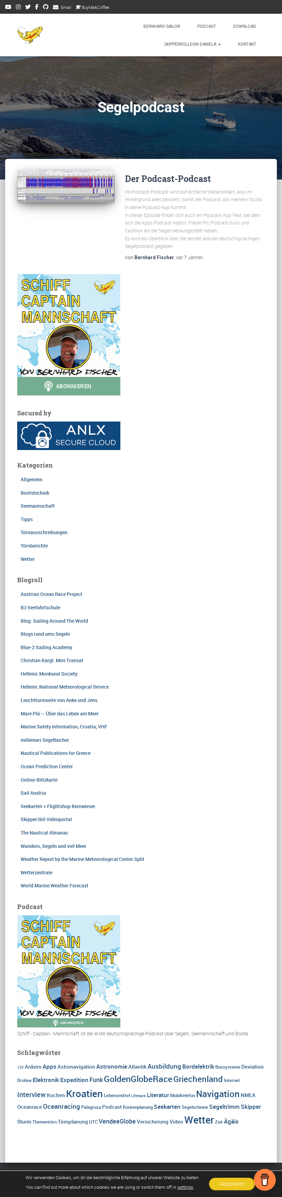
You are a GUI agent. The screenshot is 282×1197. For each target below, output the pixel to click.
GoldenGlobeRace (138, 1078)
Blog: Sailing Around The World (54, 621)
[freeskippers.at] (30, 35)
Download (244, 26)
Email (66, 7)
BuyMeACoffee (95, 7)
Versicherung (153, 1121)
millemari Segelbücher (45, 740)
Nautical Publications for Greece (55, 753)
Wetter (28, 559)
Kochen (56, 1095)
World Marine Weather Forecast (54, 885)
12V (20, 1067)
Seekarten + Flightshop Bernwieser (58, 806)
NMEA (248, 1095)
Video (176, 1121)
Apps (49, 1066)
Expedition (74, 1080)
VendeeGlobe (117, 1121)
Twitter (28, 8)
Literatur (158, 1095)
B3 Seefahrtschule (40, 607)
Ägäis (231, 1121)
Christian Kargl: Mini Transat (52, 660)
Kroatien (84, 1093)
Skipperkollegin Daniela (190, 44)
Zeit (219, 1122)
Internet (232, 1080)
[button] (219, 44)
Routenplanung (138, 1107)
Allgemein (31, 479)
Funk (96, 1079)
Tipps (27, 519)
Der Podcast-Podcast (168, 178)
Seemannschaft (38, 506)
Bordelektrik (198, 1066)
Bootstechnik (35, 493)
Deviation (252, 1066)
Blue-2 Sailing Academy (46, 647)
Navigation (218, 1094)
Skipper (251, 1106)
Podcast (206, 26)
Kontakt (247, 44)
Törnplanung (73, 1121)
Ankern (33, 1066)
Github (45, 8)
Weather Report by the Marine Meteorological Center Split (82, 859)
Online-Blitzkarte (39, 779)
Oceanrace (29, 1106)
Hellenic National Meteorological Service (65, 686)
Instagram (18, 8)
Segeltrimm (224, 1106)
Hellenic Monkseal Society (49, 673)
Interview (31, 1094)
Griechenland (198, 1078)
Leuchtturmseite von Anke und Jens (59, 700)
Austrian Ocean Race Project (51, 594)
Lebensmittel (117, 1095)
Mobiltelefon (182, 1095)
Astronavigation (76, 1066)
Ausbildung (164, 1066)
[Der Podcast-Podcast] (66, 186)
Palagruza (91, 1107)
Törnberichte (34, 545)
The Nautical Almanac (44, 832)
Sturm (24, 1121)
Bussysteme (227, 1067)
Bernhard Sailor (161, 26)
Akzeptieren (232, 1184)
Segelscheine (195, 1107)
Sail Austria (33, 793)
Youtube (8, 8)
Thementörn (44, 1122)
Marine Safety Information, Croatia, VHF (64, 726)
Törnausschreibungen (44, 532)
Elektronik (46, 1080)
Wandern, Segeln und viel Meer (53, 846)
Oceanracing (61, 1106)
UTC (93, 1122)
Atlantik (137, 1066)
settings (185, 1187)
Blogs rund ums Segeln (45, 634)
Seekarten (167, 1106)
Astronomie (111, 1066)
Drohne (24, 1080)
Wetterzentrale (36, 872)
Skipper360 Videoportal (46, 819)
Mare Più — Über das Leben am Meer (60, 713)
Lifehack (138, 1095)
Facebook (37, 8)
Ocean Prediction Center (47, 766)
